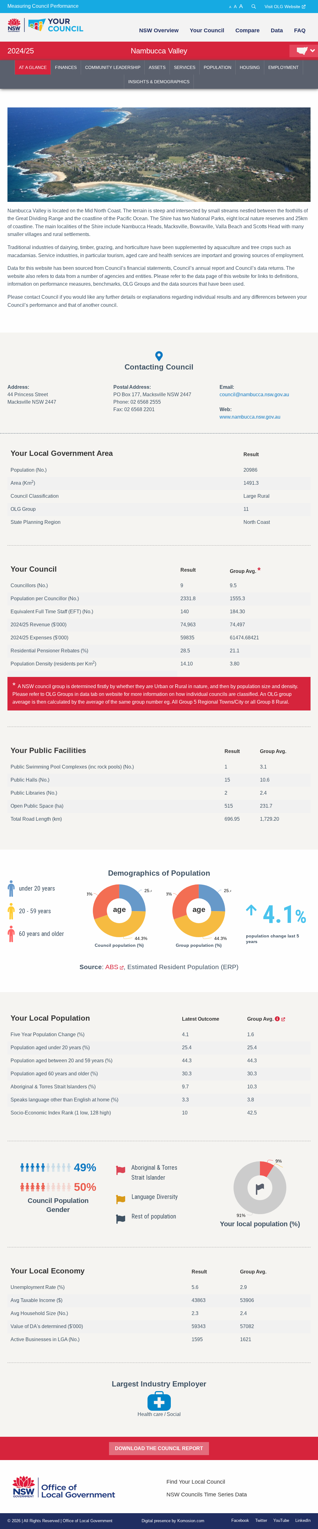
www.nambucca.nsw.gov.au (250, 417)
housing (250, 67)
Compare (247, 30)
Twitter (261, 1520)
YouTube (281, 1520)
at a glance (33, 67)
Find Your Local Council (195, 1482)
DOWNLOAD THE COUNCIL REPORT (159, 1448)
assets (157, 67)
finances (66, 67)
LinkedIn (303, 1520)
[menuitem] (158, 30)
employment (283, 67)
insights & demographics (158, 81)
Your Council (207, 30)
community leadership (112, 67)
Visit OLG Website (282, 6)
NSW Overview (159, 30)
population (217, 67)
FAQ (300, 30)
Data (277, 30)
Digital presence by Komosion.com (173, 1520)
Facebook (240, 1520)
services (184, 67)
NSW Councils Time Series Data (206, 1494)
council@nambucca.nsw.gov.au (254, 394)
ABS (111, 966)
